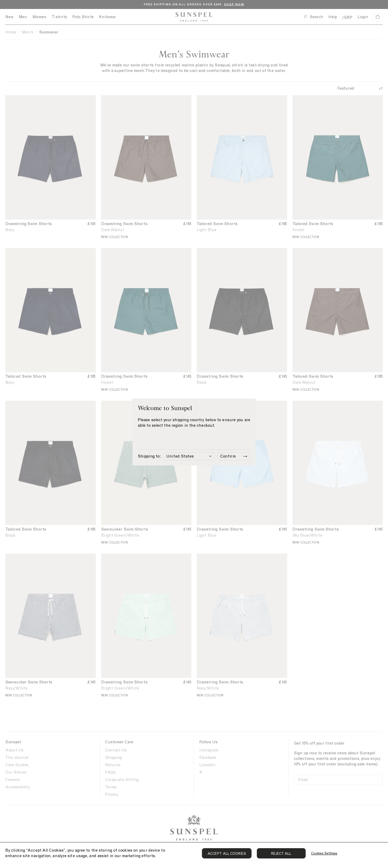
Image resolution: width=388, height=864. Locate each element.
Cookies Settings (324, 853)
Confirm (228, 456)
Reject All (281, 854)
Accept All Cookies (226, 854)
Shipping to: (149, 456)
